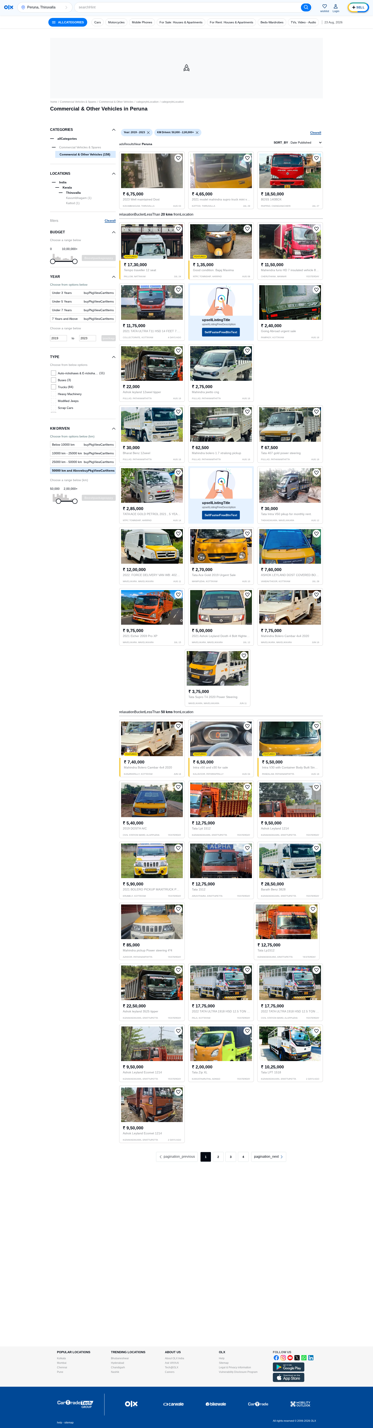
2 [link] (218, 1157)
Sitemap (224, 1362)
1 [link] (206, 1157)
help (59, 1422)
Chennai (62, 1367)
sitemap (69, 1422)
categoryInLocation (147, 101)
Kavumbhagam (79, 198)
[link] (268, 1157)
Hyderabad (117, 1362)
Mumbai (61, 1362)
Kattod (73, 203)
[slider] (52, 261)
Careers (169, 1372)
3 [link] (231, 1157)
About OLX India (174, 1358)
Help (221, 1358)
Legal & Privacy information (235, 1367)
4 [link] (243, 1157)
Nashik (115, 1372)
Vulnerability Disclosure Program (238, 1372)
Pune (60, 1372)
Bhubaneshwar (120, 1358)
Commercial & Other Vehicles (116, 101)
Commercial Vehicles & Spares (78, 101)
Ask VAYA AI (172, 1362)
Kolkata (61, 1358)
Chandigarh (118, 1367)
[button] (66, 7)
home (54, 101)
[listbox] (148, 132)
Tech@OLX (171, 1367)
